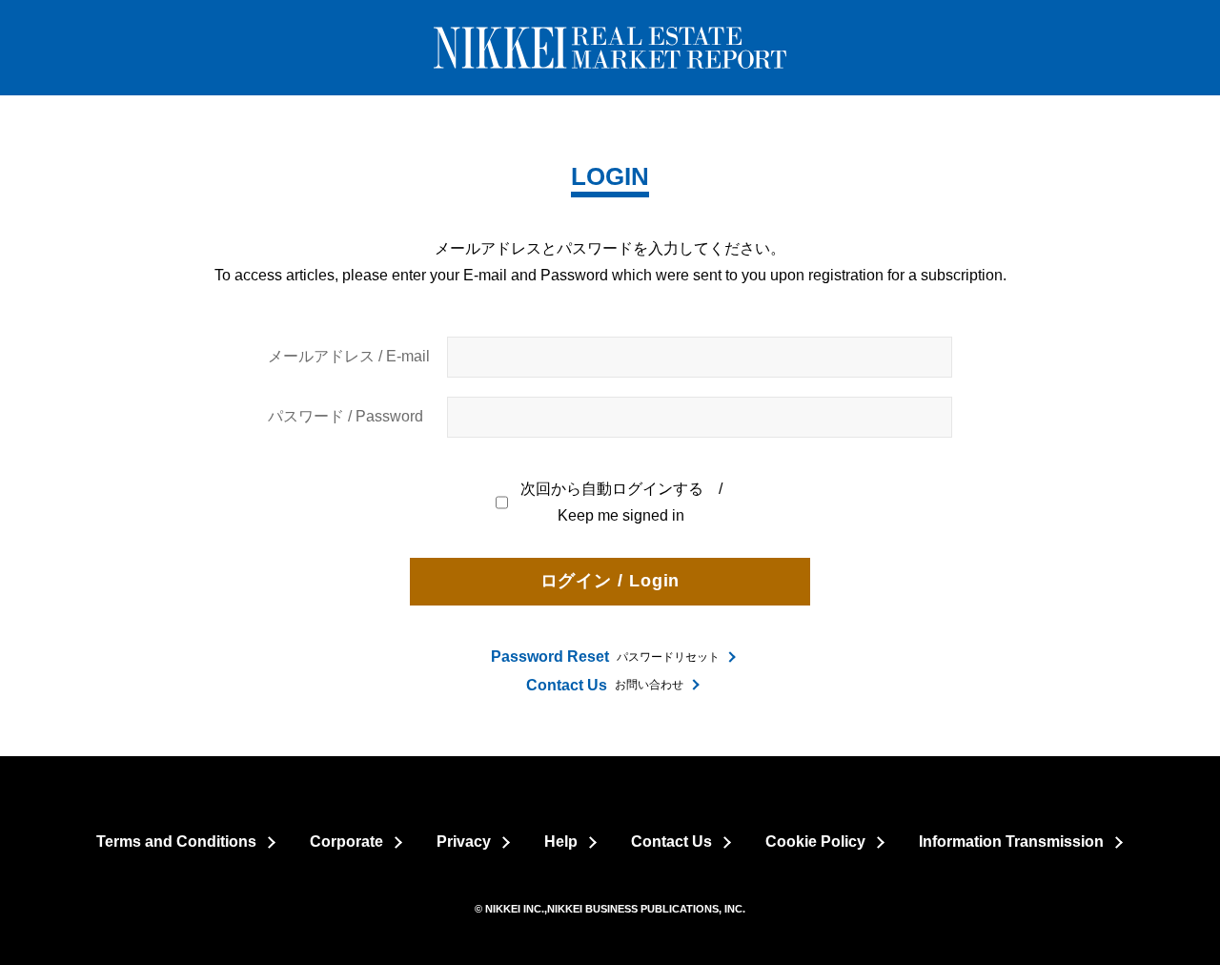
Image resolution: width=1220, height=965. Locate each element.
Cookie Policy (815, 841)
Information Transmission (1011, 841)
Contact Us (671, 841)
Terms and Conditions (176, 841)
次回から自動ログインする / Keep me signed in (622, 502)
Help (561, 841)
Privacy (464, 841)
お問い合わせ (604, 685)
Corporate (346, 841)
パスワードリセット (605, 656)
